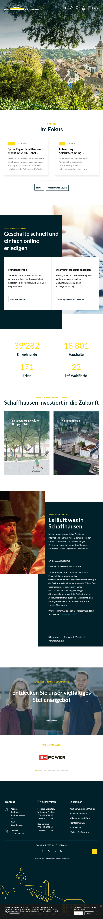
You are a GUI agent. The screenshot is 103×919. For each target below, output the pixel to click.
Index (58, 858)
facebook (42, 851)
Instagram (48, 851)
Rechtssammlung (77, 822)
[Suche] (77, 8)
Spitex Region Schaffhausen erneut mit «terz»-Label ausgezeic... (24, 151)
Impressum (39, 858)
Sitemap (65, 858)
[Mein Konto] (83, 8)
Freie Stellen (51, 720)
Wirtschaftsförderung (80, 832)
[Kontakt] (71, 8)
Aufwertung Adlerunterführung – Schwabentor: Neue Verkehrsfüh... (71, 151)
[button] (65, 7)
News (38, 187)
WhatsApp (60, 851)
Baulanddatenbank (78, 813)
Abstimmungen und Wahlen (82, 808)
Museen (68, 637)
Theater (79, 637)
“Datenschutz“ (14, 913)
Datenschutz (50, 858)
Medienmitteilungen (57, 187)
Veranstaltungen (56, 640)
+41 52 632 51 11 (19, 833)
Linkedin (54, 851)
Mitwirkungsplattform (80, 818)
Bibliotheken (54, 637)
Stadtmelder (75, 827)
